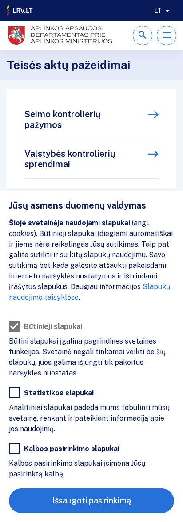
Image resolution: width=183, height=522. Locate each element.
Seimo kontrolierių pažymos (62, 119)
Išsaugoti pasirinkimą (91, 500)
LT (158, 10)
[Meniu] (166, 35)
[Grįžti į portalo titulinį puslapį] (20, 10)
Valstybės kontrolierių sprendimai (69, 159)
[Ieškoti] (142, 35)
